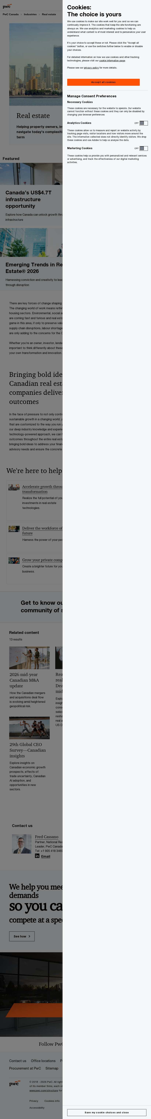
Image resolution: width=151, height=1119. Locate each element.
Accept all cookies (103, 82)
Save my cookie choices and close (107, 1112)
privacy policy (91, 67)
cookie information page (112, 60)
